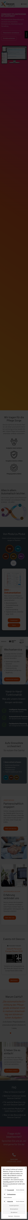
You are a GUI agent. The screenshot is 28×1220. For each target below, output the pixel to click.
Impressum (10, 1216)
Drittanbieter (11, 1194)
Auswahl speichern (14, 1205)
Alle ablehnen (14, 1212)
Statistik (10, 1201)
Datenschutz (7, 1184)
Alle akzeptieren (14, 1209)
